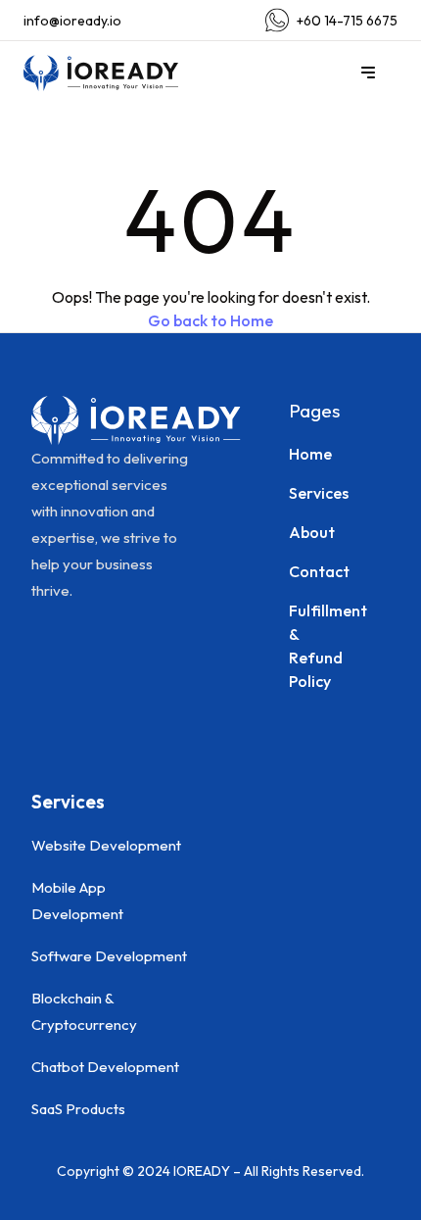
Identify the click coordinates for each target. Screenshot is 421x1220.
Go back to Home (210, 320)
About (308, 532)
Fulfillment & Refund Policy (308, 646)
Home (308, 454)
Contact (308, 571)
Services (308, 493)
